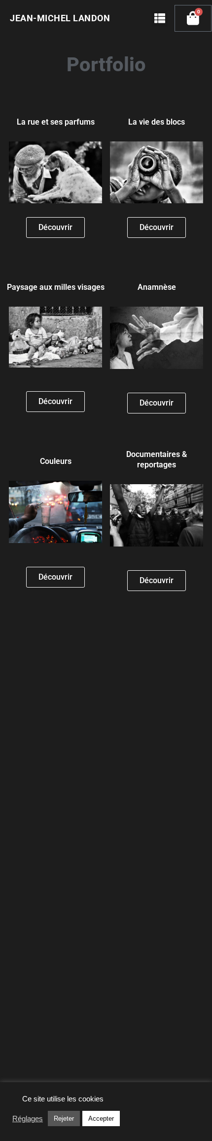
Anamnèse (157, 287)
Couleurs (55, 461)
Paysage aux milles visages (56, 287)
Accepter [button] (101, 1118)
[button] (159, 18)
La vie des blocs (156, 122)
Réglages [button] (27, 1119)
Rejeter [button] (64, 1118)
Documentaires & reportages (156, 459)
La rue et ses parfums (56, 122)
